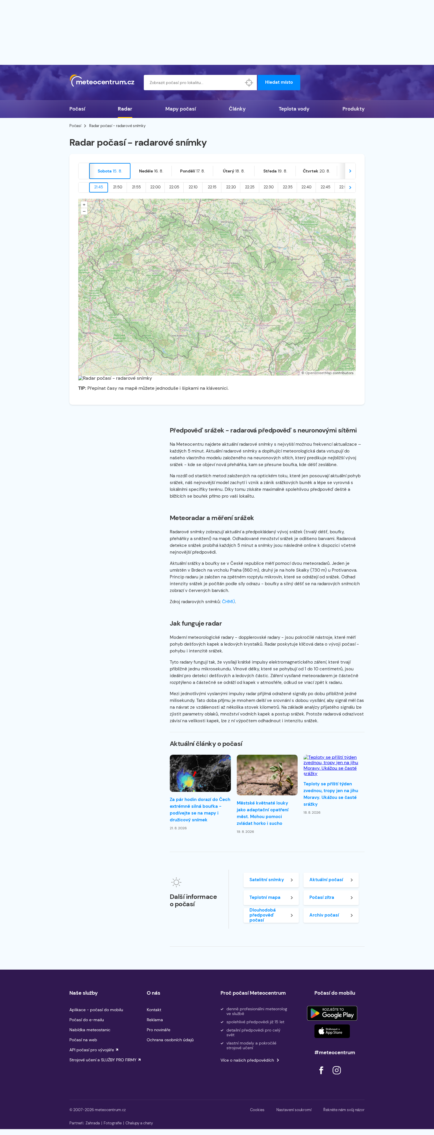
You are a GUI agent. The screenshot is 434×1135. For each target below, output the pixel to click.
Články (237, 109)
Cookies (257, 1109)
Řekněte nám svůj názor (344, 1109)
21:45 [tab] (98, 187)
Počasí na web (83, 1039)
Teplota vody (294, 109)
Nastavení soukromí (293, 1109)
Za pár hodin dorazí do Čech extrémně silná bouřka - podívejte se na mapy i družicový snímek (200, 810)
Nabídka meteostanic (89, 1029)
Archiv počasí (324, 915)
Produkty (353, 109)
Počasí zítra (321, 897)
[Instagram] (336, 1076)
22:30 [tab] (269, 187)
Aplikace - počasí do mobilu (96, 1009)
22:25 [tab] (249, 187)
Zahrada (93, 1123)
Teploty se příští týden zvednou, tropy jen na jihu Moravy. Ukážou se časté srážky (331, 794)
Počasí (77, 109)
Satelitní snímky (266, 880)
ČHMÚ (228, 602)
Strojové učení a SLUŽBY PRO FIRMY (102, 1059)
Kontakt (154, 1009)
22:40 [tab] (306, 187)
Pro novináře (158, 1029)
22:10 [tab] (193, 187)
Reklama (155, 1019)
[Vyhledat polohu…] (249, 82)
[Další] (350, 171)
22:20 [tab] (231, 187)
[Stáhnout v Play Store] (332, 1013)
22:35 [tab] (288, 187)
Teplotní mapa (264, 897)
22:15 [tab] (212, 187)
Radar (125, 109)
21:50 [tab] (117, 187)
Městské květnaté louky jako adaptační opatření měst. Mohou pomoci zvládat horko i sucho (262, 813)
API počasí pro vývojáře (91, 1049)
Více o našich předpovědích (247, 1060)
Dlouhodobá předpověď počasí (262, 915)
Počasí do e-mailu (86, 1019)
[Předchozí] (84, 171)
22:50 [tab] (344, 187)
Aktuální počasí (326, 880)
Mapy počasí (180, 109)
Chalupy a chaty (139, 1123)
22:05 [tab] (174, 187)
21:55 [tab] (136, 187)
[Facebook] (321, 1076)
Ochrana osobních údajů (170, 1039)
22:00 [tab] (155, 187)
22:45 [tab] (325, 187)
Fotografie (113, 1123)
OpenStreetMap (318, 373)
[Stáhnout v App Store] (332, 1031)
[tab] (110, 171)
